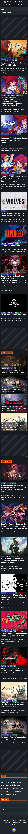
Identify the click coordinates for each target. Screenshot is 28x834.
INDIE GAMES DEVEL (15, 2)
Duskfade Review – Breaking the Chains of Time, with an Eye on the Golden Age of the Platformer (14, 526)
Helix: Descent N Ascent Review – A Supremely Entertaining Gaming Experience (14, 597)
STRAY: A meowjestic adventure (13, 315)
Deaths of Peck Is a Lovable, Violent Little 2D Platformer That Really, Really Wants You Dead (14, 634)
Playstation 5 (22, 788)
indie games (16, 785)
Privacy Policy (22, 820)
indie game (6, 785)
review (2, 791)
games (10, 782)
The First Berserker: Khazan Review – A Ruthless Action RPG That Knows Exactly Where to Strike (13, 488)
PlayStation (15, 788)
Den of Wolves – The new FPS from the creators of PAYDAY (12, 214)
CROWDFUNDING (11, 95)
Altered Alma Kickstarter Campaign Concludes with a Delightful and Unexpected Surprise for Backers (11, 102)
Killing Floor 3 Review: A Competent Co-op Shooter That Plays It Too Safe (13, 670)
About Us (5, 820)
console (4, 782)
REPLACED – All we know (10, 246)
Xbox (14, 794)
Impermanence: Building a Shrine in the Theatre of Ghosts (14, 371)
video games (6, 794)
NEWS (3, 97)
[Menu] (3, 9)
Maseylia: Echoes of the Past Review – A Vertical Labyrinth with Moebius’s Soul (13, 428)
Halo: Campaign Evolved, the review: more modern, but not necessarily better (12, 560)
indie (20, 782)
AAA (2, 556)
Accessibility (16, 822)
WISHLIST (11, 174)
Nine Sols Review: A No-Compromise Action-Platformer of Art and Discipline (13, 63)
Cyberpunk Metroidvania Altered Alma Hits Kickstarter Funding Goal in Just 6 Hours (13, 179)
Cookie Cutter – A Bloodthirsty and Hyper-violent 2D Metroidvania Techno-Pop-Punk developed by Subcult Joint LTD (13, 279)
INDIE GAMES (10, 58)
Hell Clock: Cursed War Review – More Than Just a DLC (14, 410)
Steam (8, 791)
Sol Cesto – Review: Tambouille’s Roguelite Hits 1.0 (14, 390)
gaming (15, 782)
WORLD (4, 805)
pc (8, 788)
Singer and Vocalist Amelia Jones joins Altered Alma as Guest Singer (14, 140)
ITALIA (4, 809)
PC (15, 58)
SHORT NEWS (12, 97)
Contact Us (13, 820)
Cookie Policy (7, 822)
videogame (17, 791)
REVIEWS (20, 58)
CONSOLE (4, 58)
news (3, 788)
